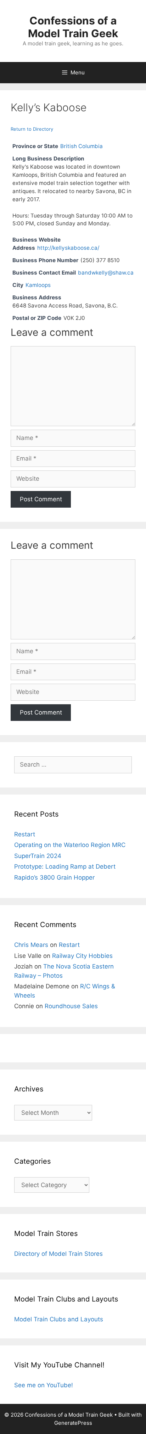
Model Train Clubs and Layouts (58, 1319)
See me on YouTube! (43, 1385)
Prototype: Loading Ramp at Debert (65, 866)
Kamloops (38, 285)
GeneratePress (73, 1422)
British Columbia (81, 146)
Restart (24, 834)
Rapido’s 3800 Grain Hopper (54, 877)
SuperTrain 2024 (37, 855)
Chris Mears (31, 944)
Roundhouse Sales (71, 1006)
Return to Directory (32, 129)
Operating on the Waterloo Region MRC (69, 844)
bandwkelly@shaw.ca (106, 272)
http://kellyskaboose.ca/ (68, 247)
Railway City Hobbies (82, 955)
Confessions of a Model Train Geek (73, 27)
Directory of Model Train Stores (58, 1253)
